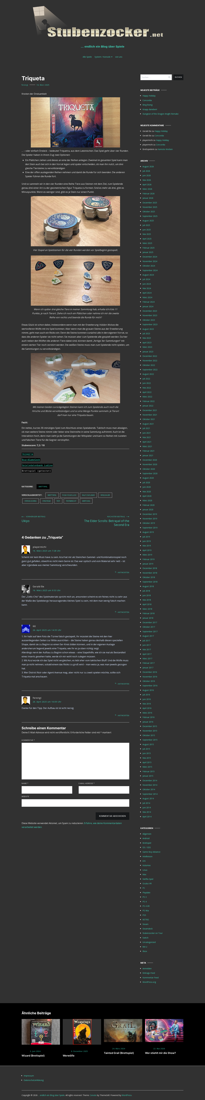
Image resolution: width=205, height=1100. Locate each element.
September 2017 (150, 631)
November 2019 (150, 518)
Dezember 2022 (150, 356)
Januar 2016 (148, 721)
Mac (144, 874)
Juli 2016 (146, 694)
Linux (145, 870)
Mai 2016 (147, 703)
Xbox (145, 951)
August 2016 (148, 690)
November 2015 (150, 730)
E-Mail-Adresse (87, 783)
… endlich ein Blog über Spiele (102, 46)
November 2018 (150, 572)
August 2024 (148, 274)
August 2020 (148, 478)
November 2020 (150, 464)
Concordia (147, 100)
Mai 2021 (147, 437)
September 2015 (150, 739)
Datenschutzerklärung (34, 1080)
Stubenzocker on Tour (153, 933)
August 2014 (148, 798)
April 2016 (147, 708)
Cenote (93, 1095)
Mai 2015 (147, 758)
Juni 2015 (147, 753)
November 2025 (150, 207)
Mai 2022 (147, 387)
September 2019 (150, 527)
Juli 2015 (146, 749)
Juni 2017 (147, 645)
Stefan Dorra (31, 501)
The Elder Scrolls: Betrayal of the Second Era (106, 521)
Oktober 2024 (149, 265)
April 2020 (147, 496)
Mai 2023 (147, 338)
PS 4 (145, 901)
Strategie (46, 501)
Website (25, 796)
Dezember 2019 (150, 514)
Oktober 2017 (149, 627)
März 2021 (147, 446)
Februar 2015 (149, 771)
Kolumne (147, 865)
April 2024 (147, 292)
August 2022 (148, 374)
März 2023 (147, 347)
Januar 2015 (148, 776)
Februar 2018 (149, 613)
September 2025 (150, 216)
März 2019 (147, 554)
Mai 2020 (147, 491)
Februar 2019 (149, 559)
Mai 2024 (147, 288)
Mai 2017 (147, 649)
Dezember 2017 (150, 622)
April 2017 (147, 654)
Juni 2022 (147, 383)
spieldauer (105, 495)
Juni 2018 (147, 595)
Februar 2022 (149, 401)
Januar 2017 (148, 667)
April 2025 (147, 238)
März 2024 (147, 297)
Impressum (29, 1075)
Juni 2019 (147, 541)
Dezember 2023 (150, 311)
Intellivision (147, 856)
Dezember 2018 (150, 568)
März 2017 (147, 658)
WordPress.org (149, 982)
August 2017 (148, 636)
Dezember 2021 (150, 410)
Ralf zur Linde (88, 495)
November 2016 (150, 676)
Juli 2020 (146, 482)
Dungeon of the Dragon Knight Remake (161, 113)
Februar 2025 (149, 247)
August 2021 (148, 423)
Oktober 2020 (149, 469)
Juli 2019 (146, 536)
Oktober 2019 (149, 523)
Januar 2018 (148, 618)
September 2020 (150, 473)
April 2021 (147, 441)
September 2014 (150, 794)
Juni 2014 (147, 807)
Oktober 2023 (149, 320)
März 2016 (147, 712)
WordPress (127, 1095)
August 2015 (148, 744)
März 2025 (147, 243)
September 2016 (150, 685)
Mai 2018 (147, 600)
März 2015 (147, 766)
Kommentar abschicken (112, 816)
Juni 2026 (147, 175)
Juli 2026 (146, 171)
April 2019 (147, 550)
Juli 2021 (146, 428)
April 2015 (147, 762)
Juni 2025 (147, 229)
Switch (145, 937)
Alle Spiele (87, 56)
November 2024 (150, 261)
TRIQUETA (27, 454)
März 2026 (147, 189)
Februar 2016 (149, 717)
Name (25, 783)
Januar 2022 (148, 405)
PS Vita (146, 910)
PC (144, 888)
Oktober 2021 (149, 419)
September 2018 (150, 581)
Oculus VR (147, 883)
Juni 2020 (147, 487)
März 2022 (147, 396)
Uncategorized (149, 942)
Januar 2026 (148, 198)
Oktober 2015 (149, 735)
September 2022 (150, 369)
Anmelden (147, 968)
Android (146, 838)
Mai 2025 (147, 234)
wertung (86, 501)
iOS (144, 861)
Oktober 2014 (149, 789)
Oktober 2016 (149, 681)
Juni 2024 (147, 284)
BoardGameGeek (31, 459)
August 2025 (148, 220)
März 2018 (147, 609)
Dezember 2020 (150, 460)
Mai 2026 (147, 180)
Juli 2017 (146, 640)
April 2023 (147, 342)
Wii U (145, 946)
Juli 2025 (146, 225)
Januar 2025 (148, 252)
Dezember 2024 (150, 256)
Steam (145, 924)
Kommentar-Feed (151, 977)
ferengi (25, 85)
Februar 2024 (149, 302)
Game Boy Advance (151, 852)
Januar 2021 (148, 455)
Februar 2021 (149, 451)
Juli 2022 (146, 378)
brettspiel (52, 495)
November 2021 (150, 414)
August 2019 (148, 532)
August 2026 (148, 166)
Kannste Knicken (165, 149)
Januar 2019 (148, 563)
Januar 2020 (148, 509)
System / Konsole (102, 56)
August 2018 (148, 586)
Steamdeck (148, 928)
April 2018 (147, 604)
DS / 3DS (147, 847)
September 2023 (150, 324)
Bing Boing (147, 104)
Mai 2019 (147, 545)
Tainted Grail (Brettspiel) (119, 1052)
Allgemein (147, 834)
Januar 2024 (148, 306)
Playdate (146, 892)
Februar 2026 (149, 193)
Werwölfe (68, 1055)
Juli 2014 (146, 803)
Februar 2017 (149, 663)
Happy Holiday (149, 95)
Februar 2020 (149, 505)
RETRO (146, 919)
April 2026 (147, 184)
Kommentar (28, 740)
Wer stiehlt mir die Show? (160, 1052)
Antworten (123, 572)
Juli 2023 (146, 333)
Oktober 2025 (149, 211)
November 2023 (150, 315)
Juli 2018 (146, 590)
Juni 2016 (147, 699)
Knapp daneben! (150, 109)
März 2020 (147, 500)
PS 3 (145, 897)
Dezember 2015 (150, 726)
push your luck (69, 495)
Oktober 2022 (149, 365)
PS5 (144, 915)
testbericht (71, 501)
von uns (118, 56)
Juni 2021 (147, 433)
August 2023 (148, 329)
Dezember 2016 (150, 672)
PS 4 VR (146, 906)
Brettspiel (43, 486)
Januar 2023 (148, 351)
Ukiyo (33, 519)
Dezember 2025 (150, 202)
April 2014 (147, 816)
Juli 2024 (146, 279)
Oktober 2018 (149, 577)
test (58, 501)
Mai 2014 (147, 812)
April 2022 (147, 392)
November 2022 (150, 360)
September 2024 (150, 270)
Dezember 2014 (150, 780)
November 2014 (150, 785)
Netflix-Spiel (148, 879)
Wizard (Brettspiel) (33, 1055)
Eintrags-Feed (149, 973)
